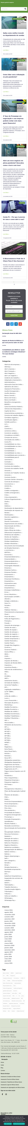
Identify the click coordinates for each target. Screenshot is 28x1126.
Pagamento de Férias (11, 764)
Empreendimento (10, 563)
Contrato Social (9, 477)
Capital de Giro (9, 411)
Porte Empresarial (10, 804)
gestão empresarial (7, 990)
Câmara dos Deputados (12, 409)
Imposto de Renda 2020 (12, 663)
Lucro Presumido (10, 700)
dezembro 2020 (9, 923)
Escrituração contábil (11, 596)
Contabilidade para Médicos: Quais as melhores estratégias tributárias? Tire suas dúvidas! (13, 352)
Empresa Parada (10, 572)
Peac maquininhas (10, 778)
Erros (6, 592)
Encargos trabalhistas (11, 590)
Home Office (8, 652)
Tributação (8, 891)
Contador (7, 462)
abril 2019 (7, 961)
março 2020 (8, 943)
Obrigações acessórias (12, 760)
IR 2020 (7, 676)
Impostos (7, 665)
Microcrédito (8, 722)
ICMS (6, 656)
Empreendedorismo (11, 561)
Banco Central (9, 395)
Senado (7, 863)
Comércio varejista (10, 433)
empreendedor (17, 983)
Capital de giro (18, 973)
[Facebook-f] (2, 1094)
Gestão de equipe (10, 630)
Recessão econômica (11, 826)
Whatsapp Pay (9, 900)
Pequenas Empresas (11, 780)
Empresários (8, 577)
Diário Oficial (8, 528)
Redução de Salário (7, 1008)
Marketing (8, 705)
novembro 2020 (9, 925)
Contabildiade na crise (12, 444)
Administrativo (9, 382)
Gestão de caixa (9, 627)
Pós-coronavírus (10, 806)
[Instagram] (6, 1094)
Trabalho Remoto (10, 887)
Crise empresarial (10, 497)
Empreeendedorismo (11, 557)
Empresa (7, 568)
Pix (5, 787)
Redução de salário (11, 840)
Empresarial (8, 574)
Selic (6, 858)
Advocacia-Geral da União (13, 384)
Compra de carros (10, 437)
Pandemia (7, 775)
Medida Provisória (10, 709)
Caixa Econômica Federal (13, 406)
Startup (7, 871)
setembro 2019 (9, 950)
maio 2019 (7, 959)
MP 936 (6, 736)
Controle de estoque (11, 482)
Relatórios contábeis (11, 847)
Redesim (7, 836)
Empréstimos (9, 588)
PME (6, 797)
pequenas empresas (13, 1003)
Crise (6, 495)
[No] (26, 1120)
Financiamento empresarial (13, 612)
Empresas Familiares (11, 579)
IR (5, 674)
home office (14, 993)
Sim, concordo (7, 1123)
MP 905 (7, 729)
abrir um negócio (10, 375)
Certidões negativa (10, 417)
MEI (5, 720)
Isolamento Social (10, 680)
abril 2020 (7, 941)
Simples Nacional (10, 867)
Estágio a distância (10, 601)
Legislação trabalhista (11, 689)
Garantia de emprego (11, 625)
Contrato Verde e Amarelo (13, 479)
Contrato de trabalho (11, 466)
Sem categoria (9, 860)
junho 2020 (8, 937)
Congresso (12, 975)
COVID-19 (7, 486)
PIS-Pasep (7, 784)
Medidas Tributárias (11, 718)
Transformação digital (12, 889)
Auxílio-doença (9, 393)
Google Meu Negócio (11, 645)
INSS (6, 672)
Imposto (7, 658)
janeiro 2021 (8, 921)
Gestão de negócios (11, 636)
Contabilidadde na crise (12, 446)
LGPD (6, 694)
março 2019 (8, 963)
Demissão (7, 519)
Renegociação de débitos (13, 849)
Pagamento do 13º (10, 769)
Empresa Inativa (10, 570)
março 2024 (8, 910)
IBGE (6, 654)
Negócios (7, 747)
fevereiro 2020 (9, 945)
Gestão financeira (10, 641)
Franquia (7, 621)
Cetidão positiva (10, 422)
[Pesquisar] (25, 9)
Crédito (7, 488)
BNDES (6, 404)
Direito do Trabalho (11, 537)
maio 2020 (8, 939)
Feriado (7, 605)
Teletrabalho (8, 885)
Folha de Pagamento (11, 619)
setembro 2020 (9, 930)
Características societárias (13, 413)
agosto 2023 (8, 912)
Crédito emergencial (11, 493)
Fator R (7, 603)
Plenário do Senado (11, 795)
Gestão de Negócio (18, 988)
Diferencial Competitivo (12, 532)
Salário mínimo (9, 852)
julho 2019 (7, 954)
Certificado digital (10, 420)
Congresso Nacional (7, 978)
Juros (23, 995)
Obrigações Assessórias (12, 762)
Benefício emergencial (12, 402)
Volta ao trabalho (10, 896)
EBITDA (7, 552)
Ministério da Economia (12, 725)
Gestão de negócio (10, 634)
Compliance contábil (11, 435)
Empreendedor (9, 559)
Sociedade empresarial (12, 869)
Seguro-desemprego (11, 856)
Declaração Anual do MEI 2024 (12, 333)
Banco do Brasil (9, 400)
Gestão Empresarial (11, 638)
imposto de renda (7, 995)
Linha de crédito (10, 696)
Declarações (8, 515)
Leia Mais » (6, 50)
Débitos (7, 506)
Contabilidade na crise (12, 453)
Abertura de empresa (11, 364)
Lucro (6, 698)
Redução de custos (10, 838)
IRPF (6, 678)
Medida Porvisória (10, 707)
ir (16, 995)
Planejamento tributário (12, 789)
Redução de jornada (15, 1006)
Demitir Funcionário (11, 521)
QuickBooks (8, 821)
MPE (6, 745)
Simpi (6, 865)
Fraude (6, 623)
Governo (7, 647)
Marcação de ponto (11, 703)
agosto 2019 (8, 952)
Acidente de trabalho (11, 378)
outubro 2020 (9, 928)
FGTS (6, 607)
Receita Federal (9, 823)
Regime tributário (10, 845)
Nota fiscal (8, 749)
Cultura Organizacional (12, 499)
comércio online (10, 431)
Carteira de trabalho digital (13, 415)
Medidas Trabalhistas (11, 716)
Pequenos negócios (11, 782)
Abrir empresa (9, 369)
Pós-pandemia (9, 810)
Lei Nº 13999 (8, 691)
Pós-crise (7, 808)
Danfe (6, 501)
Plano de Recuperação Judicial (14, 791)
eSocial (6, 599)
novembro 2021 (9, 914)
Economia (7, 554)
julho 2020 (8, 934)
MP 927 (6, 731)
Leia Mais (4, 336)
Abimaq (7, 367)
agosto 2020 (8, 932)
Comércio (7, 428)
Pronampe (8, 817)
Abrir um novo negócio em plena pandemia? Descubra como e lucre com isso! (13, 163)
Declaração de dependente (13, 508)
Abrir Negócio (9, 373)
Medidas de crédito (11, 711)
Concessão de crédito (11, 440)
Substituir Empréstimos (12, 876)
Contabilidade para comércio (14, 455)
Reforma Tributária (11, 843)
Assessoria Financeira (11, 389)
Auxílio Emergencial (11, 391)
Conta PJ (7, 442)
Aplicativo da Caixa (10, 386)
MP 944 (7, 738)
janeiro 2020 (8, 948)
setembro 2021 (9, 919)
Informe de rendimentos (12, 669)
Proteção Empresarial (11, 819)
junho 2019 (8, 956)
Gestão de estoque (10, 632)
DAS (5, 504)
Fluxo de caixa (9, 616)
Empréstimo (8, 581)
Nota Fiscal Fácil (10, 751)
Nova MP (7, 758)
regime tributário (16, 1008)
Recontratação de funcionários (15, 828)
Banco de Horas (9, 398)
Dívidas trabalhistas (11, 541)
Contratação (8, 464)
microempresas (6, 1001)
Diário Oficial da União (12, 530)
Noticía (6, 753)
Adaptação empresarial (12, 380)
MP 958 (7, 740)
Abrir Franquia (9, 371)
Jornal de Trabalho (10, 685)
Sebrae (6, 854)
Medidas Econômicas (11, 714)
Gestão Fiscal (9, 643)
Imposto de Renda (10, 661)
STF (5, 874)
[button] (8, 324)
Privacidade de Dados (11, 812)
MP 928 (7, 733)
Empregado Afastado (11, 565)
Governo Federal (10, 649)
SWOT (6, 883)
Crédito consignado (11, 490)
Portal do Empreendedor (13, 801)
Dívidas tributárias (10, 543)
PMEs (6, 799)
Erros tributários (10, 594)
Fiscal (6, 614)
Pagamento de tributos (12, 767)
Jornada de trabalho (11, 683)
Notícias (7, 756)
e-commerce (8, 550)
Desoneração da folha (11, 526)
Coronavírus (8, 484)
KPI (5, 687)
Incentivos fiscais (10, 667)
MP (5, 727)
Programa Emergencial (12, 815)
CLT (5, 424)
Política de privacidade (19, 1123)
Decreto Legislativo (11, 517)
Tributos (7, 894)
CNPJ (6, 426)
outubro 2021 (8, 917)
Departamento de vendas (13, 524)
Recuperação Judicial (11, 832)
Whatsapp (8, 898)
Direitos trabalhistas (11, 539)
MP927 (6, 742)
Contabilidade (9, 448)
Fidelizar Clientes (10, 610)
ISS (19, 995)
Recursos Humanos (11, 834)
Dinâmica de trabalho (11, 535)
